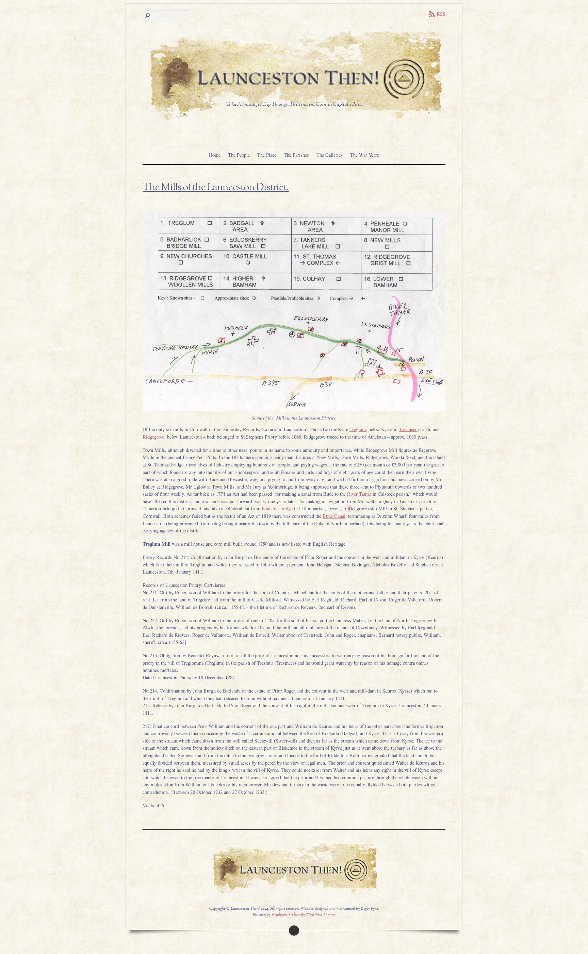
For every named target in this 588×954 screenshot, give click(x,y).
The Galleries (329, 155)
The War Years (364, 155)
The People (239, 155)
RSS (441, 14)
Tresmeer (408, 429)
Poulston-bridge (277, 508)
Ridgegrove (153, 436)
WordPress (280, 915)
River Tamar (359, 494)
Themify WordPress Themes (313, 915)
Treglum (357, 429)
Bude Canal (334, 516)
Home (214, 155)
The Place (266, 155)
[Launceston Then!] (294, 121)
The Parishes (296, 155)
